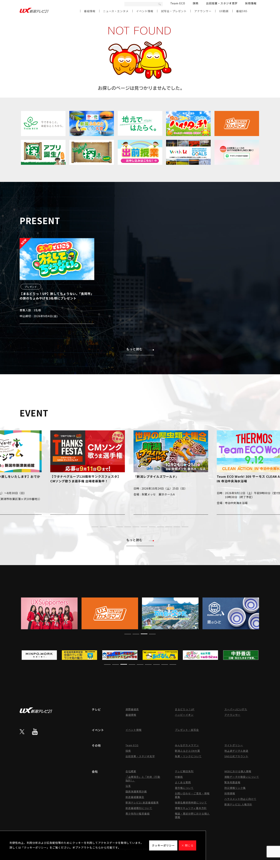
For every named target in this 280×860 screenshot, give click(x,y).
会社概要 (131, 771)
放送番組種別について (139, 808)
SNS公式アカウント (236, 756)
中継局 (179, 777)
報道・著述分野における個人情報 (192, 815)
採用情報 (251, 3)
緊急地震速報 (232, 782)
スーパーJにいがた (235, 709)
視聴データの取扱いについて (241, 777)
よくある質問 (183, 782)
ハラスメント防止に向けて (240, 799)
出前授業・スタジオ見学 (222, 3)
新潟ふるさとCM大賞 (187, 750)
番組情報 (89, 11)
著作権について (184, 788)
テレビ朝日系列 (184, 771)
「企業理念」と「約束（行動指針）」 (143, 778)
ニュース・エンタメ (116, 11)
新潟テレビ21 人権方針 (238, 804)
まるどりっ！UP (184, 709)
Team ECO (177, 3)
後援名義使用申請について (191, 802)
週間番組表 (132, 709)
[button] (111, 526)
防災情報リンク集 (235, 788)
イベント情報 (144, 11)
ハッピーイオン (184, 715)
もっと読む (134, 349)
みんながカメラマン (187, 745)
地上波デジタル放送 (236, 750)
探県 (195, 3)
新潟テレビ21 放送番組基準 (142, 802)
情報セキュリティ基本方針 (191, 808)
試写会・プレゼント (174, 11)
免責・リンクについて (188, 756)
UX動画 (224, 11)
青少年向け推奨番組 (138, 813)
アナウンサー (202, 11)
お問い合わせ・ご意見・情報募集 (192, 795)
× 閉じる (187, 845)
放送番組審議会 (135, 797)
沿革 (128, 786)
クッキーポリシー (163, 845)
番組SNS (241, 11)
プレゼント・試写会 (187, 730)
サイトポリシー (233, 745)
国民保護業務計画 (136, 791)
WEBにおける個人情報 (237, 771)
